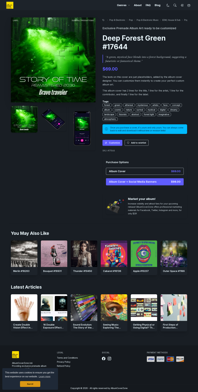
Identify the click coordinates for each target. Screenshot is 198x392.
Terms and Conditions (67, 358)
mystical (151, 109)
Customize (114, 142)
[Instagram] (109, 358)
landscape (109, 114)
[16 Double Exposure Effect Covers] (54, 307)
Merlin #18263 (21, 271)
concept (176, 105)
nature (129, 109)
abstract (135, 114)
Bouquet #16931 (52, 271)
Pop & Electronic (117, 20)
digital (163, 109)
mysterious (143, 105)
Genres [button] (121, 5)
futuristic (123, 114)
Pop (131, 20)
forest (107, 105)
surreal (140, 109)
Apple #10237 (141, 271)
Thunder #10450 (82, 271)
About (138, 5)
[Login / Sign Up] (182, 5)
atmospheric (110, 119)
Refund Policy (63, 366)
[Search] (175, 5)
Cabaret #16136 (112, 271)
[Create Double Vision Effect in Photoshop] (24, 307)
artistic (155, 105)
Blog (157, 5)
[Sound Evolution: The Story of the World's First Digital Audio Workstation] (84, 307)
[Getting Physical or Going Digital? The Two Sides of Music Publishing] (144, 307)
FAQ (148, 5)
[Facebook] (103, 358)
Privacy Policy (63, 362)
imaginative (164, 114)
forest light (149, 114)
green (117, 105)
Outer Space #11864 (174, 271)
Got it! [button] (30, 384)
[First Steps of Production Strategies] (174, 307)
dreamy (173, 109)
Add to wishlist (138, 142)
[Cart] (189, 5)
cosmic (118, 109)
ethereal (129, 105)
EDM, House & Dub (171, 20)
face (165, 105)
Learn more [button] (44, 376)
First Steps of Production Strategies (170, 327)
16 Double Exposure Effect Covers (52, 327)
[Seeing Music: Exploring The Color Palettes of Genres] (114, 307)
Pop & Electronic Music (148, 20)
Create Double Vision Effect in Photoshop (21, 327)
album (107, 109)
